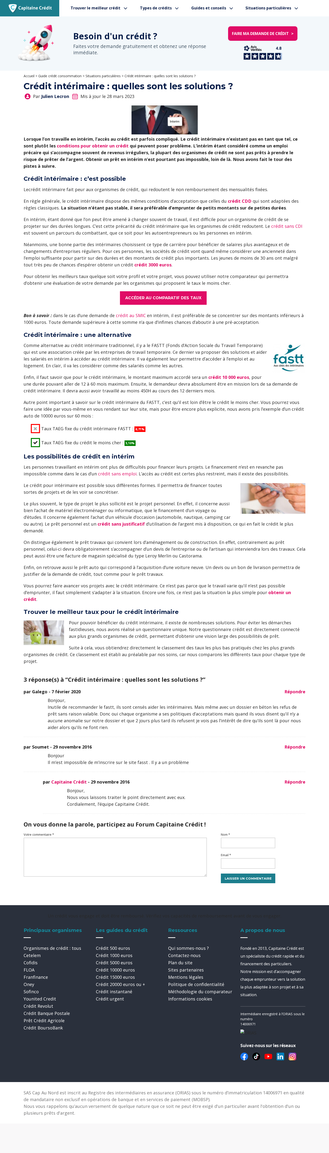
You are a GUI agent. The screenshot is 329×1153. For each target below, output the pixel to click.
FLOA (29, 970)
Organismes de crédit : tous (52, 948)
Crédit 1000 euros (114, 955)
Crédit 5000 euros (114, 962)
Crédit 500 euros (113, 948)
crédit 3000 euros (152, 265)
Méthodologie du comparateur (200, 991)
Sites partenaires (186, 970)
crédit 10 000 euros (228, 377)
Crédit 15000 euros (115, 977)
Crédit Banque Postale (47, 1013)
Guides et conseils (208, 8)
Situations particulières (268, 8)
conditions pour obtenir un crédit (93, 146)
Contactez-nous (184, 955)
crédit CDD (239, 201)
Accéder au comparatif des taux (163, 298)
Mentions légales (185, 977)
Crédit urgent (110, 999)
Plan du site (180, 962)
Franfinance (36, 977)
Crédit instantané (114, 991)
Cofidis (31, 962)
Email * (226, 855)
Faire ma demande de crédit (263, 33)
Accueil (29, 76)
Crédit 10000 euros (115, 970)
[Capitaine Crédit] (30, 8)
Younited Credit (40, 999)
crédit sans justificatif (121, 524)
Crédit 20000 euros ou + (120, 984)
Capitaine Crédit (69, 782)
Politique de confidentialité (196, 984)
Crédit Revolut (38, 1006)
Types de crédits (156, 8)
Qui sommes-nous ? (188, 948)
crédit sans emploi (117, 474)
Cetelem (32, 955)
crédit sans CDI (286, 226)
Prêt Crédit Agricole (44, 1020)
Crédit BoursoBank (43, 1028)
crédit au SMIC (131, 315)
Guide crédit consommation (60, 76)
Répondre (294, 692)
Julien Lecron (55, 96)
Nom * (225, 834)
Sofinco (31, 991)
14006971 (248, 1024)
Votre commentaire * (39, 834)
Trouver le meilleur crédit (95, 8)
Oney (29, 984)
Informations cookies (190, 999)
